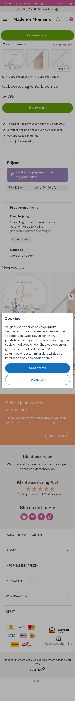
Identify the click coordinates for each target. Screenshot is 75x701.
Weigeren (37, 379)
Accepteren (37, 368)
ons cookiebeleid (40, 358)
